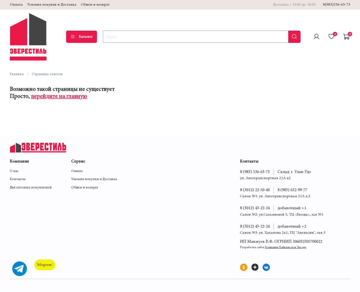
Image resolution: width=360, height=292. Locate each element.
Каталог (86, 37)
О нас (14, 171)
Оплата (16, 5)
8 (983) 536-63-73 (255, 172)
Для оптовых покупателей (31, 187)
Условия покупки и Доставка (51, 5)
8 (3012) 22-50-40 (255, 190)
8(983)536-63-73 (336, 5)
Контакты (18, 179)
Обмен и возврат (95, 5)
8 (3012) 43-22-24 (255, 208)
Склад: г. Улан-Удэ (294, 172)
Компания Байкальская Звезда (285, 247)
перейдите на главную (59, 97)
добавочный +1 (291, 208)
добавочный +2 (291, 226)
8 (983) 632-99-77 (292, 190)
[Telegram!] (19, 269)
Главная (17, 74)
